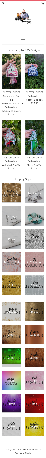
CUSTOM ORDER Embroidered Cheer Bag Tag (34, 161)
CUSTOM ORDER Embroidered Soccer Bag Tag (34, 96)
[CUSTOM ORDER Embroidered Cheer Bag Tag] (34, 137)
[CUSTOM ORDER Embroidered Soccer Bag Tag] (34, 71)
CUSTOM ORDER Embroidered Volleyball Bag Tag (11, 161)
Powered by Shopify (23, 453)
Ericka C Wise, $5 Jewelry (30, 449)
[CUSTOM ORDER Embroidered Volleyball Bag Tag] (11, 137)
